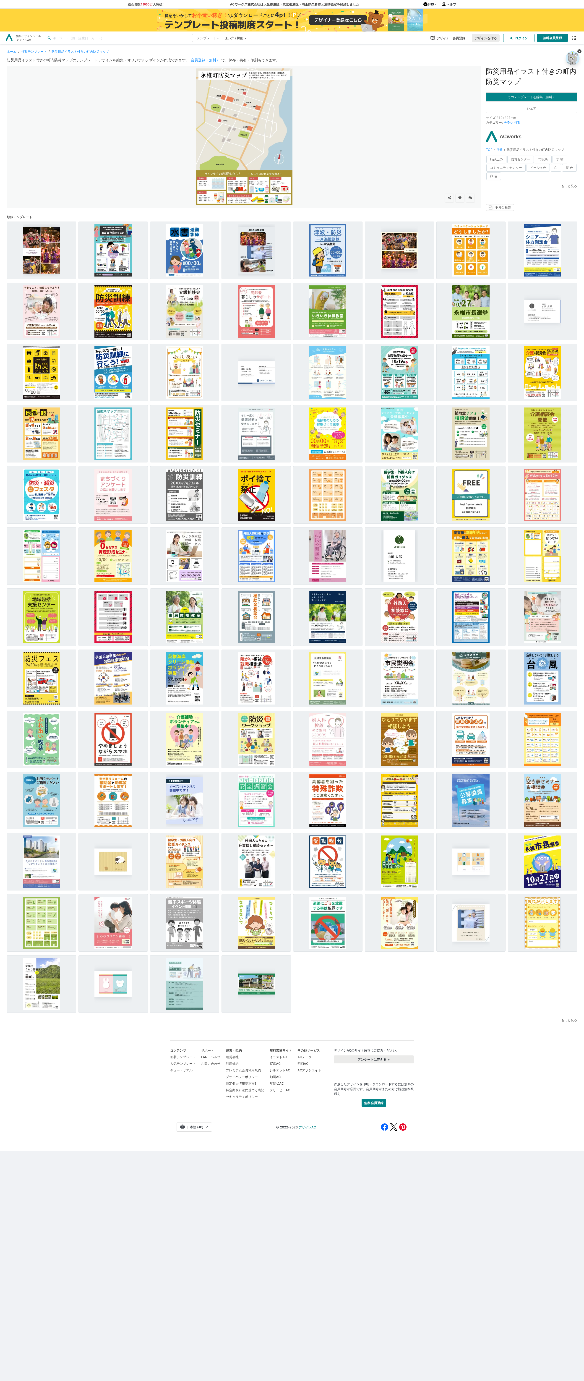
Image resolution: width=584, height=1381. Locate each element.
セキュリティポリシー (242, 1097)
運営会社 (232, 1057)
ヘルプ (451, 4)
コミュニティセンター (506, 168)
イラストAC (278, 1057)
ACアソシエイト (309, 1070)
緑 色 (493, 176)
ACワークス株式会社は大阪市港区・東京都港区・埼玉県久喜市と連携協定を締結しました (294, 4)
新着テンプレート (183, 1057)
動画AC (275, 1077)
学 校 (559, 159)
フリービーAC (280, 1090)
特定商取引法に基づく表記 (245, 1090)
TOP (489, 149)
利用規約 (232, 1063)
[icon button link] (574, 38)
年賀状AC (277, 1083)
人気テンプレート (183, 1063)
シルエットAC (280, 1070)
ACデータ (304, 1057)
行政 (517, 122)
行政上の (496, 159)
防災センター (520, 159)
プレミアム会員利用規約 (243, 1070)
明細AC (302, 1063)
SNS (431, 4)
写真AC (275, 1063)
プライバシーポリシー (242, 1077)
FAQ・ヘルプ (210, 1057)
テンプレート (206, 38)
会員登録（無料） (205, 60)
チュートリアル (181, 1070)
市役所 (543, 159)
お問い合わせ (210, 1063)
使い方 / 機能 (233, 38)
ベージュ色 (538, 168)
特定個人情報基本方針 (242, 1083)
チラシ (508, 122)
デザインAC (307, 1127)
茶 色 (569, 168)
